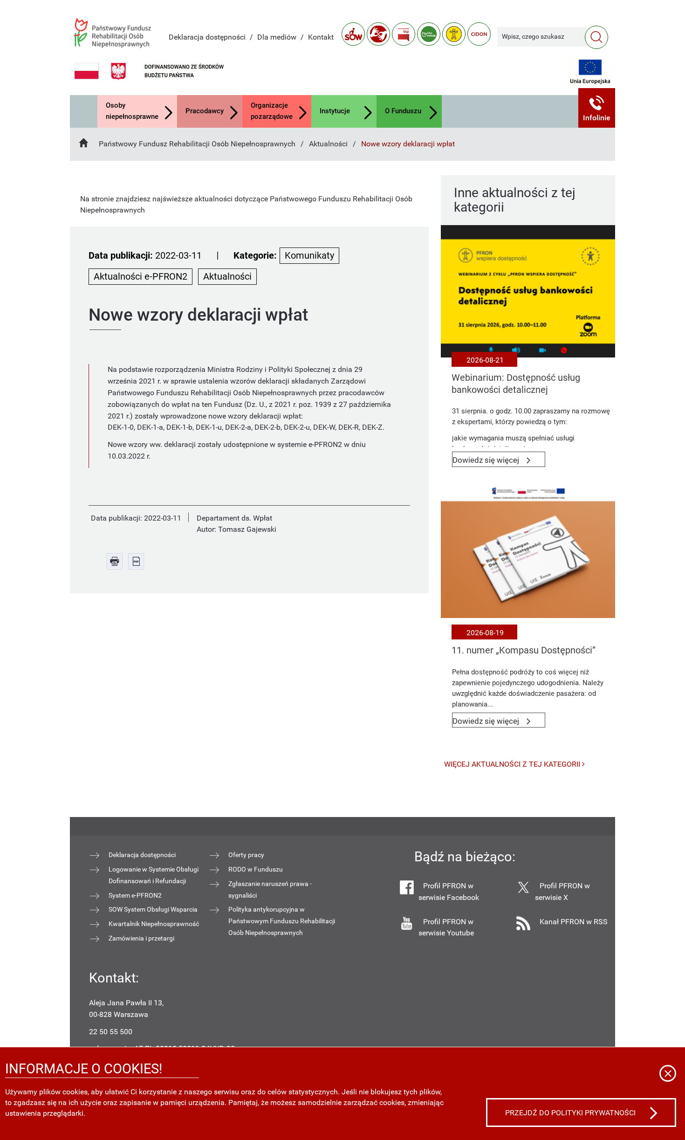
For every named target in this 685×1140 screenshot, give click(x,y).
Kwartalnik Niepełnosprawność (154, 923)
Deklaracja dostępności (207, 37)
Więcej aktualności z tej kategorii (513, 764)
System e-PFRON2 (135, 895)
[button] (597, 108)
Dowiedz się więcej (498, 461)
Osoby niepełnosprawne (132, 111)
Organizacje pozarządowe (272, 111)
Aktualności (328, 143)
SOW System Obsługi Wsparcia (153, 909)
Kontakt (321, 37)
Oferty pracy (246, 854)
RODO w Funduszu (255, 869)
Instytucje (335, 111)
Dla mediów (276, 37)
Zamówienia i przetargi (141, 938)
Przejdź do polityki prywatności (570, 1112)
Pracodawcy (204, 111)
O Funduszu (403, 111)
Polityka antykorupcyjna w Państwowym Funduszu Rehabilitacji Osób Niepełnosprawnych (281, 921)
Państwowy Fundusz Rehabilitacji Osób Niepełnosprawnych (197, 143)
